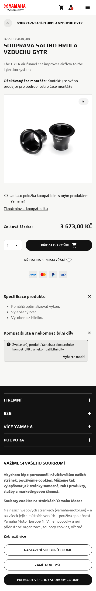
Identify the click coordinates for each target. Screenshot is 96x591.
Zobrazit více (15, 536)
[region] (48, 523)
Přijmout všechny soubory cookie (48, 579)
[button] (87, 7)
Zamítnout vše (48, 565)
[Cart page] (61, 7)
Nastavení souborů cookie (48, 550)
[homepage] (15, 7)
